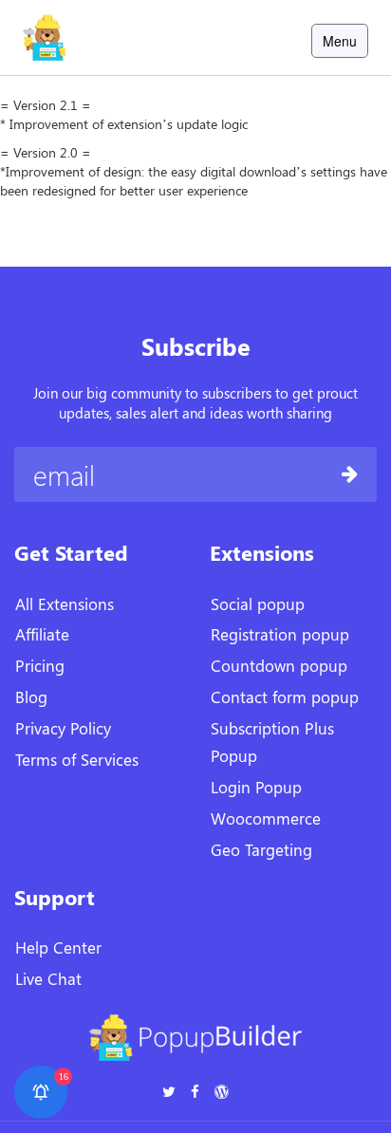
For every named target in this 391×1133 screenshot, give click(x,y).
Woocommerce (266, 818)
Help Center (58, 947)
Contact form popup (285, 696)
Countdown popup (279, 665)
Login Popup (256, 786)
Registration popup (280, 633)
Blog (31, 696)
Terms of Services (77, 759)
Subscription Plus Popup (272, 741)
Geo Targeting (261, 849)
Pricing (40, 665)
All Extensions (64, 603)
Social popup (258, 603)
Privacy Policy (63, 727)
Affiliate (42, 633)
